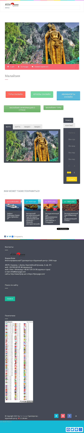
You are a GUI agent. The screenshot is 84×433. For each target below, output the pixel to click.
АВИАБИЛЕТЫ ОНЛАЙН (68, 95)
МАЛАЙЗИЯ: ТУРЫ (53, 107)
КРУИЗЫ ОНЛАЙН (42, 94)
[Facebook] (5, 236)
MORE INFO (13, 205)
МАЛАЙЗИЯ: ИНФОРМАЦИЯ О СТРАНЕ (22, 108)
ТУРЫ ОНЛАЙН (15, 94)
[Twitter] (7, 236)
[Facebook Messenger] (10, 236)
